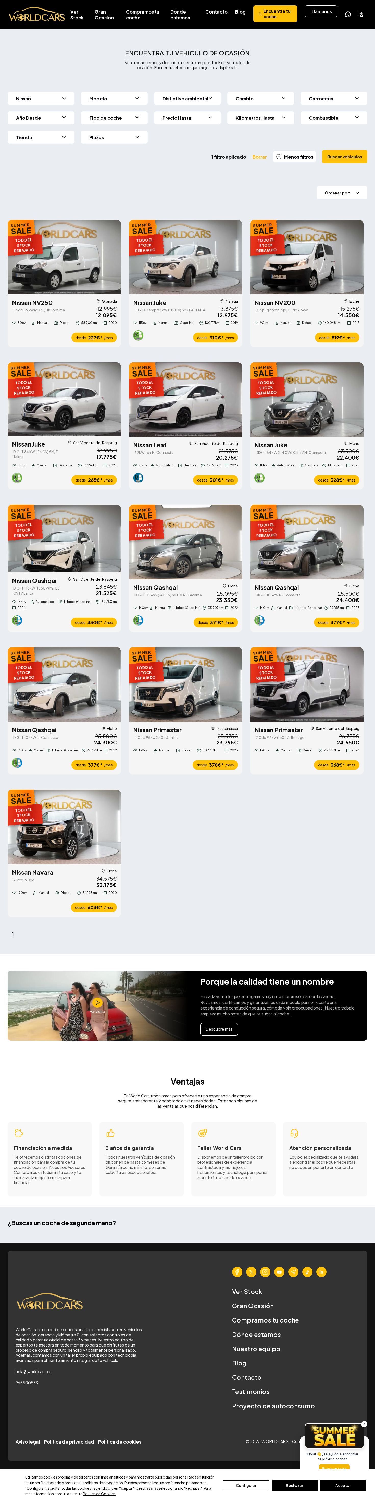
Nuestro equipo (256, 1348)
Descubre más (219, 1029)
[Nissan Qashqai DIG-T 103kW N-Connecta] (306, 542)
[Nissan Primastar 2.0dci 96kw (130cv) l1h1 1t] (185, 684)
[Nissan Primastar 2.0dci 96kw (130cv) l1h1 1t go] (306, 684)
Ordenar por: (338, 192)
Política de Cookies (99, 1493)
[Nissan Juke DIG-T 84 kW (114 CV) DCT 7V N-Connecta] (306, 399)
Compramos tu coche (142, 14)
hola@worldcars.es (34, 1371)
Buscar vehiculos (344, 156)
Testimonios (251, 1391)
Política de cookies (119, 1442)
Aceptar (343, 1485)
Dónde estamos (180, 14)
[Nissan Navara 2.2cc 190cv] (64, 827)
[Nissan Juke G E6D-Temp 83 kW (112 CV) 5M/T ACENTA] (185, 257)
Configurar (246, 1485)
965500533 (27, 1382)
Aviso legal (28, 1442)
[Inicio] (37, 14)
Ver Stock (77, 14)
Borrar (260, 157)
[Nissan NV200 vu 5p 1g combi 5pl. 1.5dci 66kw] (306, 257)
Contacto (216, 12)
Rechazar (294, 1485)
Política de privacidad (69, 1442)
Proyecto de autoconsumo (273, 1406)
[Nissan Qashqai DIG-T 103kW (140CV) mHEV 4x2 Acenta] (185, 542)
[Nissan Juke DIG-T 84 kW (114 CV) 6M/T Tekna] (64, 399)
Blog (240, 12)
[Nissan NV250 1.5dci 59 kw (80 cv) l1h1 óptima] (64, 257)
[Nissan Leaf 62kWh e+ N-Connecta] (185, 399)
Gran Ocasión (104, 14)
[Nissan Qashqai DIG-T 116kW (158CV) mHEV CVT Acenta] (64, 538)
